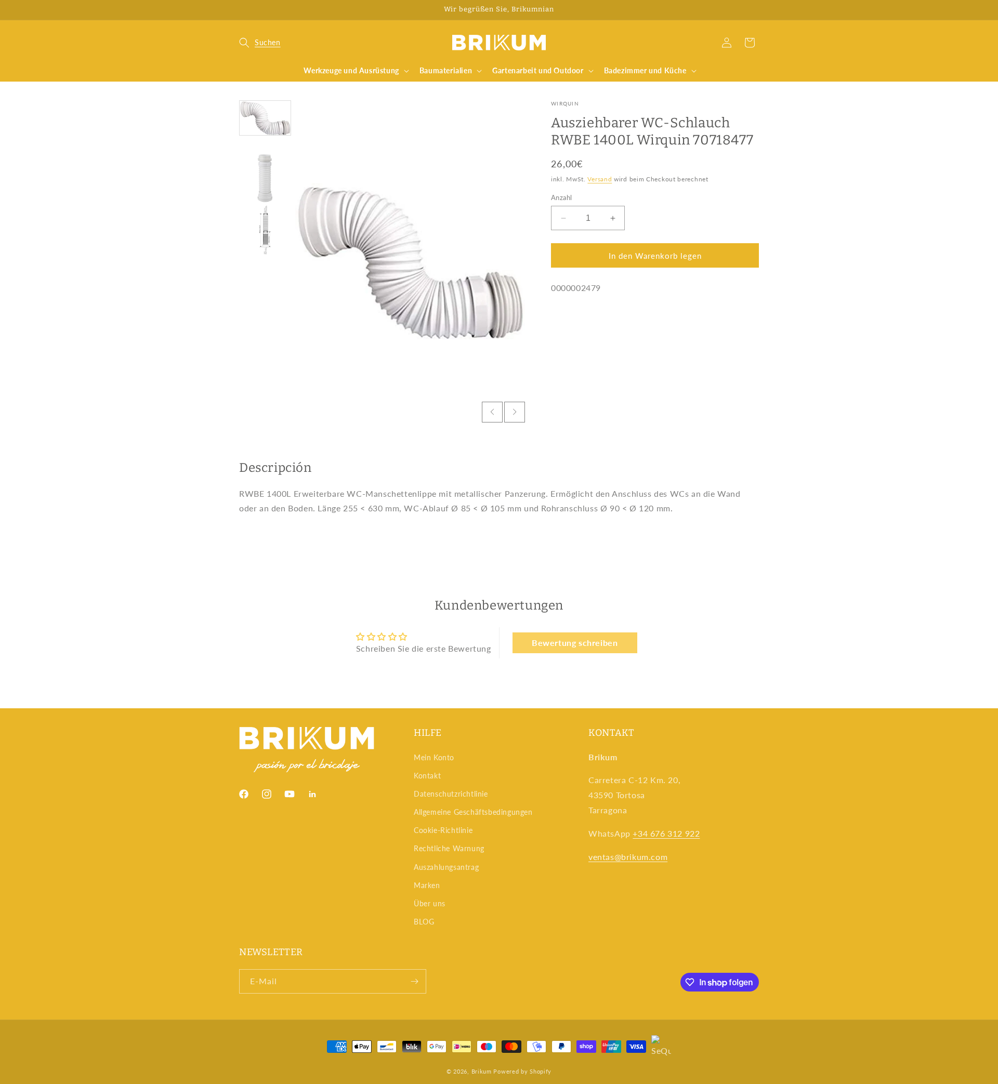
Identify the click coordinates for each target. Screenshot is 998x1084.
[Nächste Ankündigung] (755, 10)
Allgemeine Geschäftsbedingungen (473, 812)
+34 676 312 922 (666, 833)
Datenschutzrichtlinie (451, 793)
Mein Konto (434, 757)
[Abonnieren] (414, 981)
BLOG (424, 921)
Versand (599, 179)
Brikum (481, 1071)
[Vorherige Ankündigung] (242, 10)
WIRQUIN (565, 103)
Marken (427, 885)
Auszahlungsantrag (446, 867)
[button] (260, 42)
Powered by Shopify (522, 1071)
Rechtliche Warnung (449, 848)
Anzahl (561, 197)
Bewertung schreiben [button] (575, 642)
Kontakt (427, 775)
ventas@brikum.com (627, 857)
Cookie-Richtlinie (443, 830)
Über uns (429, 903)
